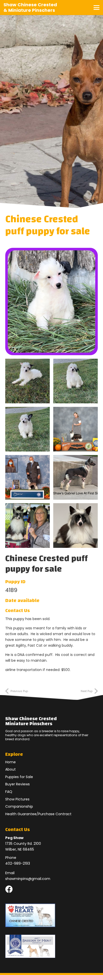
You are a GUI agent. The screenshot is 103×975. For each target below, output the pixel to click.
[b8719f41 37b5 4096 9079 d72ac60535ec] (27, 477)
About (10, 769)
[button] (96, 8)
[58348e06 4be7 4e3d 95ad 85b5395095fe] (75, 525)
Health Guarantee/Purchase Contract (38, 813)
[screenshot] (27, 381)
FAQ (8, 791)
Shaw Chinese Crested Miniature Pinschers (31, 721)
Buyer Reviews (17, 784)
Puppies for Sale (19, 776)
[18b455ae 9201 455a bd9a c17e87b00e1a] (75, 429)
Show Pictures (17, 799)
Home (10, 762)
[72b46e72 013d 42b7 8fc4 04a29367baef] (27, 525)
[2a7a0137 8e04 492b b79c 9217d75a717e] (75, 477)
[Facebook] (9, 889)
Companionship (19, 806)
